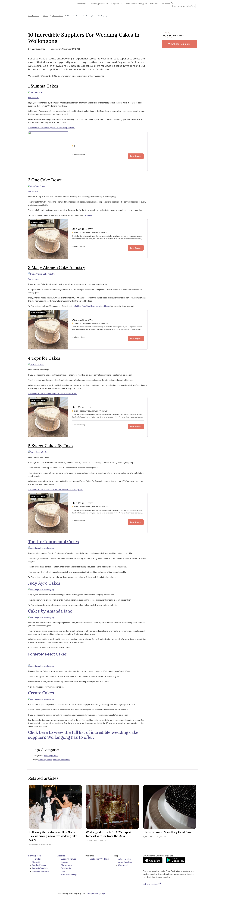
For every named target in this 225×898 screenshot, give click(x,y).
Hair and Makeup (69, 874)
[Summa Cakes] (88, 92)
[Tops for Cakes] (88, 364)
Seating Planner (39, 865)
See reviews (33, 97)
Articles (45, 16)
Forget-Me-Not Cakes (47, 654)
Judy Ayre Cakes (44, 583)
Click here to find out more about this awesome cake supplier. (55, 489)
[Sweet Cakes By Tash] (88, 452)
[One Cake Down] (88, 186)
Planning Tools (34, 855)
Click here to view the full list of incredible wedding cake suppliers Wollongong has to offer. (83, 735)
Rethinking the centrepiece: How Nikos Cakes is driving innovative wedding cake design (53, 835)
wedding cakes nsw (61, 759)
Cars (63, 871)
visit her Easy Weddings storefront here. (92, 306)
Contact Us (123, 865)
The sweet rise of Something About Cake (167, 832)
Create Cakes (41, 692)
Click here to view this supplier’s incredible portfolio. (51, 127)
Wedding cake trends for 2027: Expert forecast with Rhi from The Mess (108, 834)
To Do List (36, 858)
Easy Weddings (33, 16)
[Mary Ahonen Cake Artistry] (88, 273)
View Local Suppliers (179, 43)
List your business (150, 884)
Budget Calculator (40, 868)
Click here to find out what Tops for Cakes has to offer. (52, 393)
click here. (88, 215)
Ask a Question (125, 862)
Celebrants (66, 868)
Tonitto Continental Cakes (53, 541)
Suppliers (61, 855)
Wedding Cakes (57, 16)
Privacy (96, 893)
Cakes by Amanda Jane (50, 611)
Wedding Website (40, 871)
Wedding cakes (45, 759)
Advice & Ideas (125, 858)
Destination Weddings (100, 858)
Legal (103, 893)
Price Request (135, 156)
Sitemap (89, 893)
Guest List (36, 862)
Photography (67, 865)
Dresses (64, 862)
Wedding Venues (68, 858)
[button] (82, 3)
